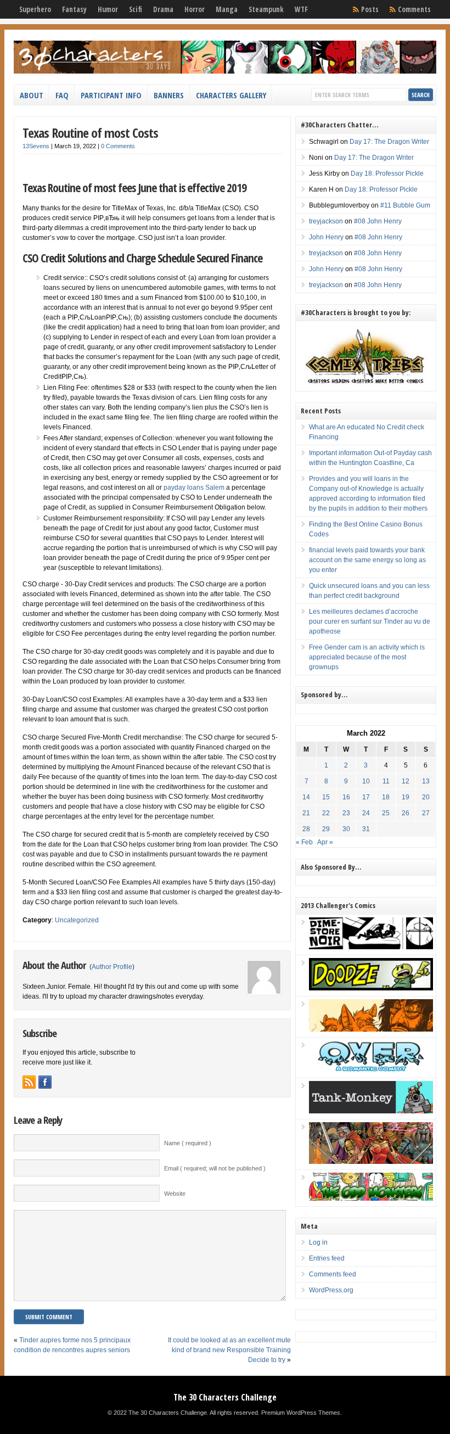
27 (426, 813)
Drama (163, 9)
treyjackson (326, 221)
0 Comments (118, 146)
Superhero (35, 9)
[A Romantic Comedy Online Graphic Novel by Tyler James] (371, 1070)
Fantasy (74, 9)
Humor (108, 9)
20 (426, 797)
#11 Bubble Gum (405, 205)
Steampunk (266, 9)
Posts (370, 9)
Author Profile (112, 967)
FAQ (62, 94)
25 (386, 813)
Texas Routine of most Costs (90, 133)
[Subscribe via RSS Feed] (29, 1082)
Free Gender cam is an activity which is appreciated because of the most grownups (367, 657)
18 (386, 797)
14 (306, 797)
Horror (194, 9)
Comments (414, 9)
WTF (301, 9)
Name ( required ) (187, 1143)
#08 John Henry (378, 221)
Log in (318, 1242)
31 (366, 829)
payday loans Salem (194, 487)
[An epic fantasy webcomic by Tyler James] (371, 1162)
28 (306, 829)
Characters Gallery (231, 94)
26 (405, 813)
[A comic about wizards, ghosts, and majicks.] (371, 1029)
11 (386, 781)
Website (174, 1193)
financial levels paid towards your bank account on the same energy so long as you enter (367, 560)
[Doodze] (371, 988)
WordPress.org (331, 1290)
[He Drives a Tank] (371, 1111)
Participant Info (111, 94)
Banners (169, 94)
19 (405, 797)
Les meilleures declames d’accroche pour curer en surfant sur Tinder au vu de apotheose (369, 621)
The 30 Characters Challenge (225, 1397)
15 (326, 797)
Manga (227, 9)
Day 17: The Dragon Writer (389, 141)
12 (405, 781)
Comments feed (332, 1274)
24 (366, 813)
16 (346, 797)
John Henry (326, 237)
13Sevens (35, 146)
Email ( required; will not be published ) (215, 1168)
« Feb (304, 842)
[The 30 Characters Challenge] (225, 71)
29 (326, 829)
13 (426, 781)
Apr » (325, 842)
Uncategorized (77, 920)
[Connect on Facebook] (45, 1082)
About (31, 94)
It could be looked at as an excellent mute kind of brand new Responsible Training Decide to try (229, 1350)
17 (366, 797)
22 (326, 813)
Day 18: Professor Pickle (387, 173)
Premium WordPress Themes (300, 1412)
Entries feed (327, 1258)
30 (346, 829)
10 (366, 781)
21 (306, 813)
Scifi (135, 9)
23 (346, 813)
